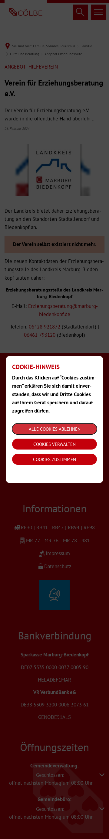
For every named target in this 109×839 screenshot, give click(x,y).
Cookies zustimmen (54, 459)
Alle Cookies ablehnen (55, 429)
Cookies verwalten (54, 444)
